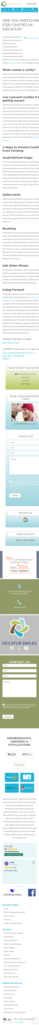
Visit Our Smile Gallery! (25, 540)
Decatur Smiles (10, 905)
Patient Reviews (9, 1001)
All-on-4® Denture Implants (13, 933)
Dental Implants (9, 948)
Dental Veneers (9, 951)
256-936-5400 (10, 342)
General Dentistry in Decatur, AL (15, 962)
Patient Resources (12, 983)
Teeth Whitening (9, 973)
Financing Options (10, 990)
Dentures (7, 955)
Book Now (32, 11)
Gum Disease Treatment (12, 966)
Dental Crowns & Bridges (12, 944)
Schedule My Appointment (13, 923)
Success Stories (9, 994)
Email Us (22, 11)
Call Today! (25, 384)
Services (6, 929)
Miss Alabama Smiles (11, 1005)
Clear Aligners (8, 937)
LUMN (18, 1022)
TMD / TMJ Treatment (11, 977)
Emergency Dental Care (12, 959)
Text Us (13, 11)
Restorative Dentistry (11, 969)
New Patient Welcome (11, 987)
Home (6, 909)
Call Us (5, 11)
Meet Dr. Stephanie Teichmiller (14, 912)
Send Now (15, 495)
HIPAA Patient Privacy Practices (15, 1012)
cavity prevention (15, 63)
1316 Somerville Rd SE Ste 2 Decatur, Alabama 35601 (18, 355)
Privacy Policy (8, 1009)
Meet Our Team (9, 916)
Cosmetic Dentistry (10, 940)
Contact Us (7, 920)
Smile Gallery (8, 998)
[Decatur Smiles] (11, 4)
